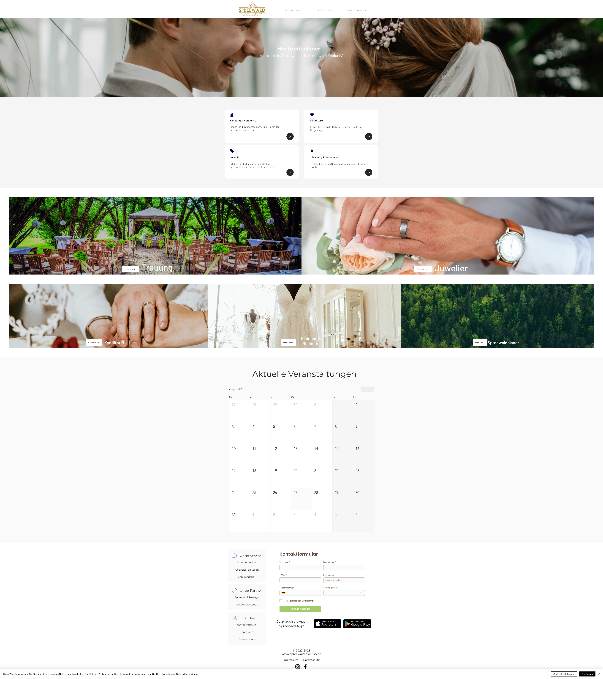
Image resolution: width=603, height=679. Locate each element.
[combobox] (344, 593)
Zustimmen (587, 674)
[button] (239, 411)
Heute (367, 389)
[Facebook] (305, 667)
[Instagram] (298, 667)
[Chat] (234, 556)
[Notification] (312, 151)
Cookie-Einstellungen (563, 674)
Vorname (285, 562)
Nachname (329, 562)
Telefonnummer (288, 587)
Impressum (247, 632)
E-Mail (283, 575)
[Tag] (232, 151)
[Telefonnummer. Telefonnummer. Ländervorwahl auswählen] (285, 593)
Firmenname (329, 575)
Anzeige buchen (247, 562)
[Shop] (232, 114)
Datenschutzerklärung (187, 674)
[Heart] (312, 115)
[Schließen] (599, 673)
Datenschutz (247, 639)
